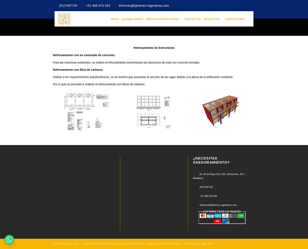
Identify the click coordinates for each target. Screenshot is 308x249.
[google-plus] (253, 5)
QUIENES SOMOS (132, 19)
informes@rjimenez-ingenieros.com (144, 5)
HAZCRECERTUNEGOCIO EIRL (234, 243)
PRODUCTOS (211, 19)
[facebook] (247, 5)
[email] (240, 5)
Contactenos (235, 19)
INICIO (115, 19)
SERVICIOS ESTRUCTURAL (163, 19)
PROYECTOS (193, 19)
